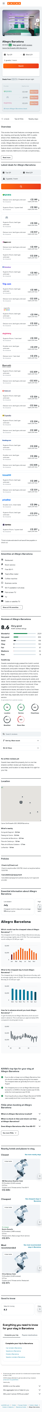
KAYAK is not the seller (11, 1386)
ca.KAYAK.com (5, 1405)
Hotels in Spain (33, 1405)
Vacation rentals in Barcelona (15, 1357)
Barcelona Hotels (21, 1407)
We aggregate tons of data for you (16, 1390)
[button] (3, 3)
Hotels (14, 1405)
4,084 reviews (27, 45)
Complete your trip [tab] (12, 1335)
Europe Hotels (22, 1405)
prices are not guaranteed (10, 1379)
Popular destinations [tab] (29, 1335)
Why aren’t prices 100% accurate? (16, 1394)
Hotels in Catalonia (8, 1407)
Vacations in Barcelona (13, 1351)
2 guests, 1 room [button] (10, 60)
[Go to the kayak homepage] (14, 3)
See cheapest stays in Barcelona (33, 1200)
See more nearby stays (33, 1155)
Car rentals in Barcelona (14, 1348)
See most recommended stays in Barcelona (32, 1246)
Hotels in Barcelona (12, 1354)
